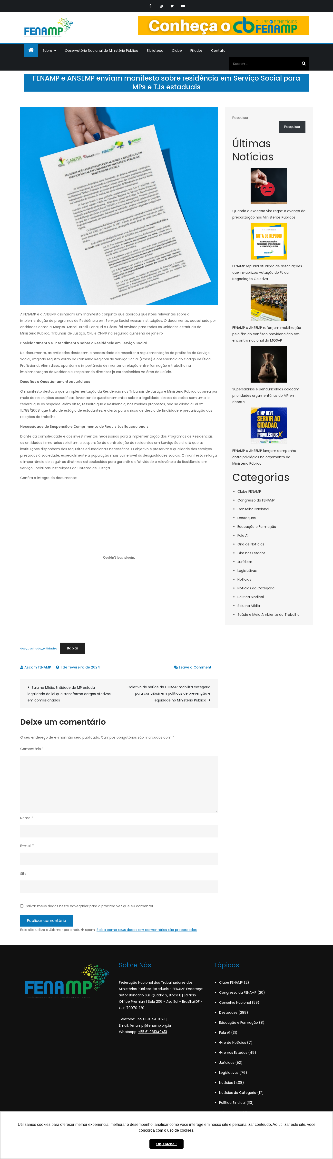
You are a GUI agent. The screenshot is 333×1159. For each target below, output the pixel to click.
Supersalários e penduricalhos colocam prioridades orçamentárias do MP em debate (265, 395)
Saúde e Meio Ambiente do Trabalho (268, 614)
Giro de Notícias (250, 544)
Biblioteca (155, 50)
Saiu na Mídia (248, 605)
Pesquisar (240, 117)
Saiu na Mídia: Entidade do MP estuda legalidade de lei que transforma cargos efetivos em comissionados (69, 694)
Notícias (244, 579)
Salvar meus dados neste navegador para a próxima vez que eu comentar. (90, 906)
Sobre (47, 50)
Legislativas (247, 570)
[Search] (303, 63)
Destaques (246, 517)
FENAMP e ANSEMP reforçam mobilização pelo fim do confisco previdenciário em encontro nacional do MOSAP (266, 334)
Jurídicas (245, 561)
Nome (26, 817)
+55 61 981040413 (152, 1031)
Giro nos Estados (251, 553)
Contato (218, 50)
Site (23, 873)
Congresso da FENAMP (256, 500)
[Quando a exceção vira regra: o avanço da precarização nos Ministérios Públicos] (269, 186)
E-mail (27, 845)
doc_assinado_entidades (38, 648)
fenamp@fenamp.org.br (150, 1025)
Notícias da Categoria (255, 588)
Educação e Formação (256, 526)
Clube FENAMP (249, 491)
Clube (177, 50)
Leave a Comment (195, 667)
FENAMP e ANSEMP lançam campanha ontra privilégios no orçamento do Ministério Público (264, 457)
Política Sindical (250, 597)
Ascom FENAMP (37, 667)
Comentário (32, 748)
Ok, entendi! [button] (166, 1144)
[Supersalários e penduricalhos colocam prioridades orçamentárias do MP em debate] (269, 364)
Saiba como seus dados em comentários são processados (147, 929)
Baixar (72, 648)
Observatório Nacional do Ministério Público (101, 50)
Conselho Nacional (253, 509)
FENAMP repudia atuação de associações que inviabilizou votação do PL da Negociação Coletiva (267, 272)
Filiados (196, 50)
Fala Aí (242, 535)
